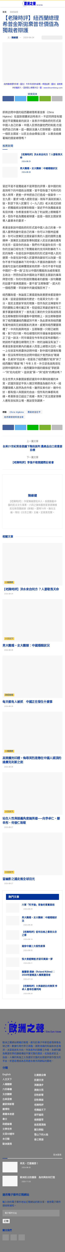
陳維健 (15, 37)
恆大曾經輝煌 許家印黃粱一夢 (37, 959)
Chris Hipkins (17, 412)
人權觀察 (9, 582)
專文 (4, 1119)
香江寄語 (39, 1139)
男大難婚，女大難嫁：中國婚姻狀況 (38, 168)
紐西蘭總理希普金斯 (14, 417)
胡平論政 (39, 1114)
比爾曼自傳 (40, 1075)
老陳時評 (39, 1104)
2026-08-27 (8, 827)
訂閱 (6, 1221)
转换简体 (32, 94)
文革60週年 (8, 1134)
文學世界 (7, 1129)
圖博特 (6, 1109)
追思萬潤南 (40, 1124)
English (6, 1074)
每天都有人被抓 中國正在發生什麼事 (27, 701)
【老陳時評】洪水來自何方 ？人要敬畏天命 (30, 589)
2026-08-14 (27, 939)
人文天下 (9, 639)
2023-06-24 (28, 37)
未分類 (6, 1138)
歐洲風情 (7, 1143)
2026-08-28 (26, 172)
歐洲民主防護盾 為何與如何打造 (37, 1177)
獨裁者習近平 (34, 412)
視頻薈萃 (39, 1119)
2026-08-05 (27, 950)
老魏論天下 (40, 1109)
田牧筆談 (39, 1099)
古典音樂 (7, 1099)
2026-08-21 (27, 963)
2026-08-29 (26, 161)
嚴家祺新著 (8, 1104)
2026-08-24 (27, 994)
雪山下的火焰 (41, 1134)
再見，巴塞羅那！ (29, 1163)
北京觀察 (7, 1094)
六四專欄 (7, 1089)
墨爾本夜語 (8, 1114)
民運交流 (39, 1080)
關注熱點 (39, 1129)
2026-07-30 (27, 979)
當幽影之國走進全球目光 (18, 879)
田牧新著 (39, 1094)
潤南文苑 (39, 1090)
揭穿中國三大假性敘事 (33, 946)
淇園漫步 (39, 1085)
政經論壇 (14, 12)
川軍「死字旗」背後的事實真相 (38, 904)
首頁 (4, 12)
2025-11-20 (26, 1181)
